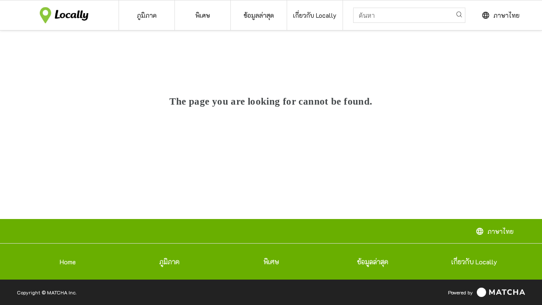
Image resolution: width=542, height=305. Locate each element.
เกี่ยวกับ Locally (474, 261)
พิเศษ (271, 261)
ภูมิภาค (169, 261)
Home (68, 261)
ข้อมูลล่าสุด (372, 261)
